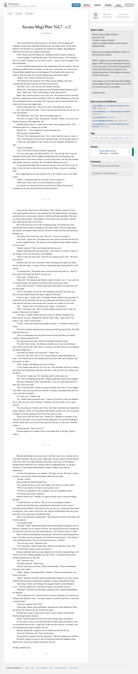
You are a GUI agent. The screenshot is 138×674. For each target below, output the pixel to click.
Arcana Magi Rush (99, 117)
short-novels (104, 138)
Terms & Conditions (60, 668)
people (87, 5)
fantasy (95, 138)
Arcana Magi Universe (107, 151)
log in (101, 173)
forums (108, 5)
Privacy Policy (73, 668)
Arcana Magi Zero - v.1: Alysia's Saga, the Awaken (111, 111)
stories (76, 5)
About (27, 668)
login (129, 5)
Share (31, 13)
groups (97, 5)
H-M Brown (47, 33)
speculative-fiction (117, 138)
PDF (20, 13)
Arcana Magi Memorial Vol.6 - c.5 (104, 120)
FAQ (50, 668)
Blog (118, 5)
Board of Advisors (41, 668)
